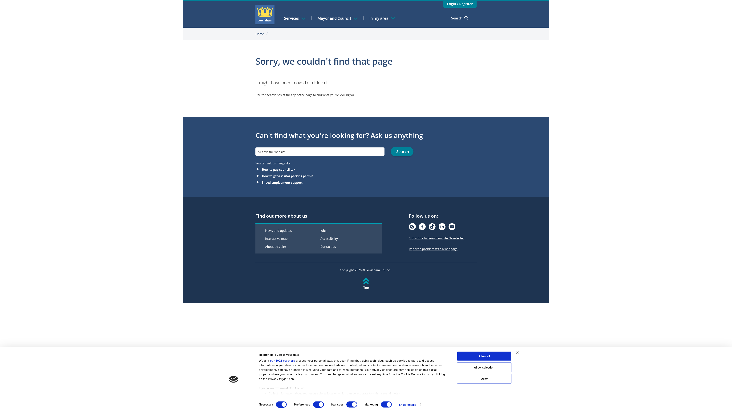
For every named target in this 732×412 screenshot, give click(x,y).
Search (456, 18)
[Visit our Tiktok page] (432, 226)
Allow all (484, 356)
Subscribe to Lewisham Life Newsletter (436, 238)
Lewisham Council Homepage (264, 14)
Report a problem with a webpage (433, 249)
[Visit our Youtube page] (452, 226)
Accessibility (329, 239)
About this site (275, 247)
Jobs (323, 231)
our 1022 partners (282, 360)
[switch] (318, 404)
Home (259, 34)
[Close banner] (517, 352)
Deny (484, 378)
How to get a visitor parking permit (287, 176)
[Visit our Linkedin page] (442, 226)
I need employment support (282, 182)
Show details (407, 404)
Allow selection (484, 367)
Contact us (328, 247)
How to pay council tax (278, 169)
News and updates (278, 231)
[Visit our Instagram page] (412, 226)
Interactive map (276, 239)
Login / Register (460, 4)
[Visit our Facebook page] (422, 226)
